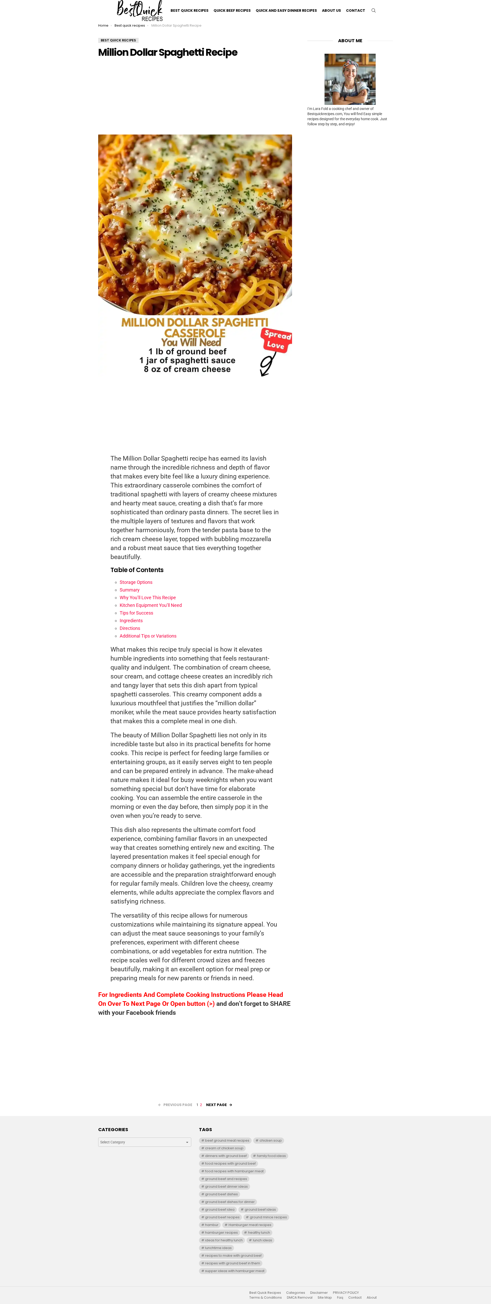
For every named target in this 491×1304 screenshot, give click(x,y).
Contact (355, 10)
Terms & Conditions (265, 1298)
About (372, 1298)
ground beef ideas (260, 1209)
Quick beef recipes (232, 10)
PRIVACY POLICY (346, 1293)
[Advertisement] (195, 99)
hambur (211, 1224)
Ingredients (131, 620)
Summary (130, 590)
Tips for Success (136, 613)
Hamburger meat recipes (250, 1224)
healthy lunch (259, 1232)
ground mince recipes (268, 1217)
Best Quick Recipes (189, 10)
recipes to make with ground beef (233, 1255)
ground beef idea (220, 1209)
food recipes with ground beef (230, 1163)
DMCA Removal (300, 1298)
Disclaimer (319, 1293)
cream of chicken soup (224, 1148)
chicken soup (271, 1140)
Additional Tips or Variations (148, 636)
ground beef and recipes (226, 1178)
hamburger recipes (221, 1232)
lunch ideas (262, 1240)
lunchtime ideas (218, 1247)
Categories (295, 1293)
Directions (130, 628)
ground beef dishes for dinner (230, 1201)
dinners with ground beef (226, 1155)
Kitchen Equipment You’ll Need (151, 605)
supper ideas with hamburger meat (234, 1270)
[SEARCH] (374, 10)
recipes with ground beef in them (232, 1263)
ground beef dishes (221, 1194)
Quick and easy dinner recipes (286, 10)
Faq (340, 1298)
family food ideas (271, 1155)
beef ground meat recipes (227, 1140)
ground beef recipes (222, 1217)
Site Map (325, 1298)
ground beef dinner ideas (226, 1186)
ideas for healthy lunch (224, 1240)
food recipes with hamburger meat (234, 1171)
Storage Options (136, 582)
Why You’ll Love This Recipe (148, 597)
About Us (331, 10)
